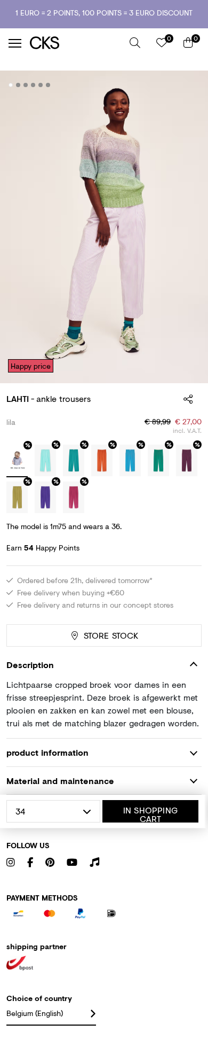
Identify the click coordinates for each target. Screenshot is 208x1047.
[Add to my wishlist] (185, 85)
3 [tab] (26, 85)
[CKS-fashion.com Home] (76, 43)
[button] (135, 42)
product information (47, 752)
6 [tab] (48, 85)
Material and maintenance (60, 780)
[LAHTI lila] (17, 461)
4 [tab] (33, 85)
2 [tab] (18, 85)
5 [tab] (41, 85)
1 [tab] (11, 85)
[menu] (15, 43)
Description (30, 664)
